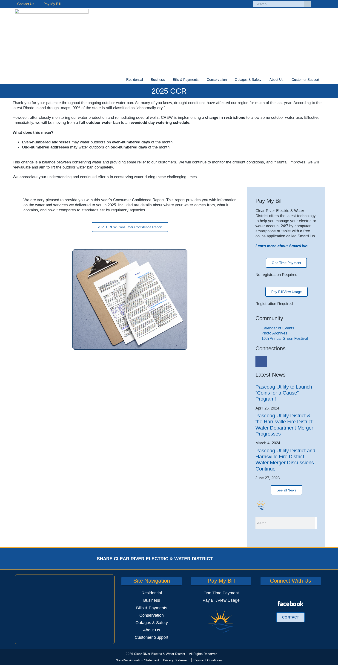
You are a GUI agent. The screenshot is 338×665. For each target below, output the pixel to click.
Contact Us (25, 4)
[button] (225, 558)
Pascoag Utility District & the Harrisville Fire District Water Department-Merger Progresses (284, 425)
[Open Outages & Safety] (264, 79)
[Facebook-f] (319, 4)
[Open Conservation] (229, 79)
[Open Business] (167, 79)
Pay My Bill (51, 4)
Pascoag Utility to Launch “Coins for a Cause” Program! (283, 393)
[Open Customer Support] (322, 79)
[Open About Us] (286, 79)
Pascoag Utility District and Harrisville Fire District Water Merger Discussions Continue (285, 460)
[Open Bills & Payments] (201, 79)
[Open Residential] (145, 79)
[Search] (307, 4)
